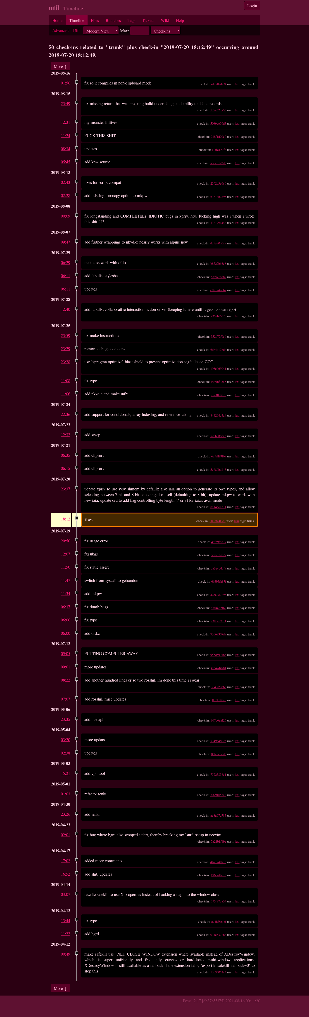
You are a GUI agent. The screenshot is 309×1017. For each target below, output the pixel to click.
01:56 (65, 83)
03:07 (65, 894)
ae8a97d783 (218, 815)
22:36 (65, 414)
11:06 (65, 393)
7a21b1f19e (218, 841)
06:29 (65, 262)
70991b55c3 (218, 794)
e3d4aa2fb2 (218, 607)
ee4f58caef (218, 921)
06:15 (65, 468)
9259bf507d (218, 316)
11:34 (65, 593)
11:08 (65, 380)
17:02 (65, 860)
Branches (113, 20)
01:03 (65, 794)
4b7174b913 (218, 862)
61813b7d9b (218, 196)
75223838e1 (218, 774)
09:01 (65, 667)
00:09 (65, 216)
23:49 (65, 103)
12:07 (65, 554)
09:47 (65, 242)
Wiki (165, 20)
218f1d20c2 (218, 136)
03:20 (65, 739)
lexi (237, 84)
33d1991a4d (218, 222)
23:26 (65, 814)
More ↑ (60, 66)
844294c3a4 (218, 415)
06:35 (65, 455)
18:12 (65, 519)
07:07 (65, 699)
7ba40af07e (218, 395)
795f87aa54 (218, 901)
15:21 (65, 773)
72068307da (218, 634)
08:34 (65, 148)
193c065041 (218, 368)
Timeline (76, 20)
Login (252, 5)
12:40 (65, 309)
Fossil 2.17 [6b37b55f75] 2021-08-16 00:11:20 (221, 1000)
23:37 (65, 489)
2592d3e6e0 (218, 183)
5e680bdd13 (218, 469)
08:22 (65, 680)
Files (95, 20)
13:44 (65, 920)
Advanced (60, 30)
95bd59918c (218, 654)
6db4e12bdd (218, 349)
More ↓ (60, 988)
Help (180, 20)
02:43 (65, 182)
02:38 (65, 753)
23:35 (65, 719)
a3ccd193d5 (218, 163)
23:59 (65, 335)
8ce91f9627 (218, 555)
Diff (76, 30)
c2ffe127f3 (219, 149)
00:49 (65, 954)
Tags (131, 20)
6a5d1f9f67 (218, 456)
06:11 (65, 275)
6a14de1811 (218, 506)
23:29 (65, 348)
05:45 (65, 161)
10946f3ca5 (218, 381)
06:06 (65, 620)
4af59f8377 (218, 541)
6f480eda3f (218, 84)
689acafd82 (218, 276)
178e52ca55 (218, 110)
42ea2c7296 (218, 594)
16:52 (65, 874)
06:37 (65, 606)
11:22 (65, 933)
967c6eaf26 (218, 720)
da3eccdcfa (218, 568)
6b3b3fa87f (218, 581)
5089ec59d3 (218, 123)
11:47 (65, 580)
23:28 (65, 361)
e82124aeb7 (218, 290)
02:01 (65, 834)
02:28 (65, 195)
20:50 (65, 541)
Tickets (148, 20)
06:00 (65, 633)
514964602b (218, 740)
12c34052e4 (218, 972)
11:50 (65, 567)
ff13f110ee (219, 700)
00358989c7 (218, 520)
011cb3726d (218, 934)
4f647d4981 (218, 668)
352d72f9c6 (218, 336)
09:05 (65, 653)
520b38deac (218, 436)
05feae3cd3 (218, 754)
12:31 (65, 122)
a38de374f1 (218, 621)
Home (57, 20)
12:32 (65, 434)
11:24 (65, 135)
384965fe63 (218, 686)
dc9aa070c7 (218, 243)
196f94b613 (218, 875)
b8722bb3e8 (218, 263)
